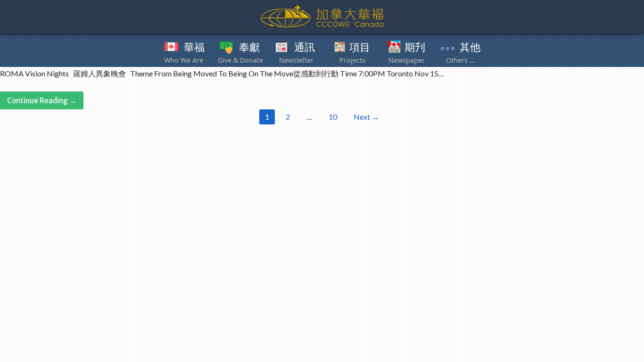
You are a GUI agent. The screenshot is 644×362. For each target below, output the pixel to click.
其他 (470, 47)
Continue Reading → (41, 100)
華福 (194, 47)
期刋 (415, 47)
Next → (366, 116)
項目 (359, 47)
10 (333, 116)
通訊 (304, 47)
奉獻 (249, 47)
